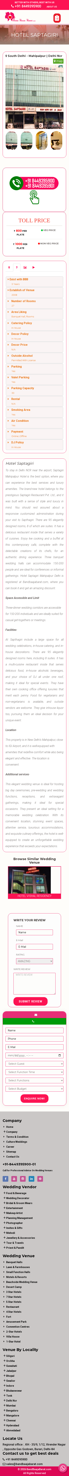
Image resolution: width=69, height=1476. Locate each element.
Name (19, 926)
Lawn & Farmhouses (18, 1267)
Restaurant (12, 1306)
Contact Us (12, 1156)
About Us (52, 6)
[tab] (9, 268)
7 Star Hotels (13, 1297)
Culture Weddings (16, 1141)
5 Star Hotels (13, 1301)
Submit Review (30, 1001)
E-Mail (19, 940)
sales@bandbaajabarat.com (24, 1464)
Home (9, 1126)
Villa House (12, 1336)
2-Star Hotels (14, 1331)
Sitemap (11, 1151)
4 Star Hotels (13, 1311)
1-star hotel (13, 1341)
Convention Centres (18, 1326)
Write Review (21, 969)
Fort (8, 1316)
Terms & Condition (17, 1136)
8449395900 (20, 1164)
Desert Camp (14, 1287)
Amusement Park (16, 1321)
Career (10, 1146)
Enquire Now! (34, 1098)
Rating (20, 954)
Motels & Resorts (16, 1277)
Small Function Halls (18, 1272)
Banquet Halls (14, 1262)
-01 (33, 1164)
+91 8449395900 (27, 6)
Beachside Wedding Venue (21, 1282)
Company (11, 1131)
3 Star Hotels (13, 1292)
